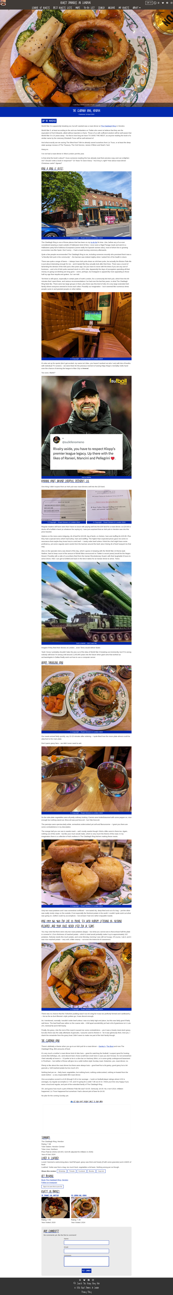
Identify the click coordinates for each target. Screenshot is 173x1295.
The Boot (110, 1046)
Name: (66, 1239)
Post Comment (86, 1270)
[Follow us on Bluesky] (162, 2)
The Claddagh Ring (108, 126)
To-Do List (89, 8)
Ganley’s (102, 1046)
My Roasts (124, 8)
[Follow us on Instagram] (171, 2)
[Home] (3, 3)
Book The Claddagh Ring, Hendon (54, 1180)
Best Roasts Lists (62, 8)
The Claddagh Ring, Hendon (78, 1195)
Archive (111, 8)
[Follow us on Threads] (158, 2)
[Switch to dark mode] (155, 2)
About (137, 7)
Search (101, 8)
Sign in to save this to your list (52, 1186)
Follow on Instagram (49, 1183)
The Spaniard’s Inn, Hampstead (50, 1195)
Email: (66, 1247)
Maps (78, 8)
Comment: (67, 1255)
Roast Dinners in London (76, 2)
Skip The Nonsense (49, 121)
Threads (72, 1171)
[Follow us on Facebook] (167, 2)
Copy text (101, 1171)
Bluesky (91, 1171)
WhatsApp (62, 1171)
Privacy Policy (86, 1292)
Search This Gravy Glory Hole (88, 1283)
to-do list (94, 242)
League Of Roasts (41, 8)
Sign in (149, 3)
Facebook (81, 1171)
